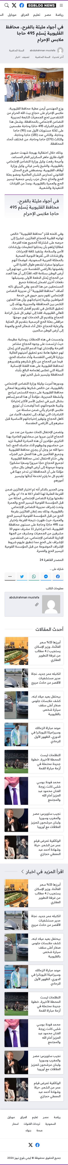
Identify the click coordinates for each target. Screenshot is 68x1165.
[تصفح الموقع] (61, 5)
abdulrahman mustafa (42, 50)
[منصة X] (14, 5)
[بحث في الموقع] (6, 5)
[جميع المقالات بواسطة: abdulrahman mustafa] (51, 604)
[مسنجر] (45, 576)
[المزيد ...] (10, 576)
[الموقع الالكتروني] (37, 605)
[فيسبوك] (21, 5)
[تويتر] (22, 576)
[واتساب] (34, 576)
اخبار (17, 56)
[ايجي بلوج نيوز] (41, 5)
